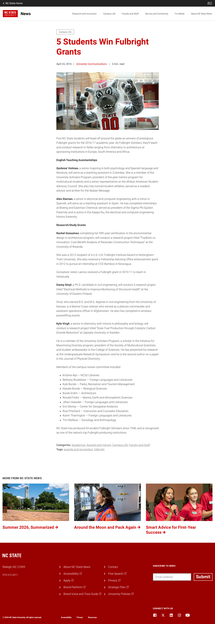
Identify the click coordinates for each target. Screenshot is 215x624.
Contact (113, 566)
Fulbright (99, 449)
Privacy (80, 617)
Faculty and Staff (130, 13)
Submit (203, 576)
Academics (78, 445)
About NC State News (201, 13)
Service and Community (156, 13)
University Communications (91, 63)
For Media (179, 13)
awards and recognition (78, 449)
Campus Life (109, 13)
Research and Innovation (84, 13)
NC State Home (14, 3)
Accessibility (66, 617)
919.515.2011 (10, 574)
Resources (92, 617)
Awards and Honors (99, 445)
